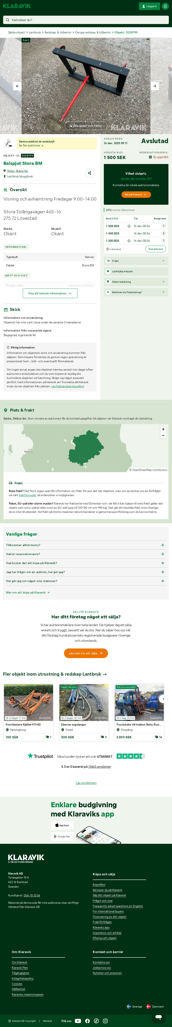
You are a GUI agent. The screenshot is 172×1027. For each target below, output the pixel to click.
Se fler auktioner (30, 145)
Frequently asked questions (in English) (118, 906)
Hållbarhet (18, 989)
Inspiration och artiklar (107, 932)
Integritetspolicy (23, 978)
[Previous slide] (17, 86)
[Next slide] (155, 86)
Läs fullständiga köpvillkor (67, 386)
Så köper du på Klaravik (107, 890)
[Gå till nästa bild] (163, 699)
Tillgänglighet (20, 973)
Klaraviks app (101, 927)
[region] (86, 448)
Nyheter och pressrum (107, 973)
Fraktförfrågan (102, 922)
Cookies (17, 983)
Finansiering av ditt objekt (109, 916)
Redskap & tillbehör (58, 32)
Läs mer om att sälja (83, 653)
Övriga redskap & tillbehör (93, 32)
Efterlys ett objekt (105, 938)
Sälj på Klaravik (133, 194)
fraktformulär (27, 495)
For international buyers (108, 911)
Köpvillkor (99, 884)
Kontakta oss (101, 962)
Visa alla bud (156, 249)
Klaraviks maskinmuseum (28, 994)
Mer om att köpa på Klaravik (26, 592)
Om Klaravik (19, 962)
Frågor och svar (103, 900)
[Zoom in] (163, 429)
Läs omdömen (86, 783)
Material (47, 1020)
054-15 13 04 (32, 895)
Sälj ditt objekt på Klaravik (109, 895)
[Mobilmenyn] (165, 6)
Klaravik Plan (20, 967)
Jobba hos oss (102, 967)
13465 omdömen (99, 767)
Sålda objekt (16, 32)
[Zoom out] (163, 435)
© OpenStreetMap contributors (148, 470)
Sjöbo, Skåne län (17, 171)
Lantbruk (35, 32)
